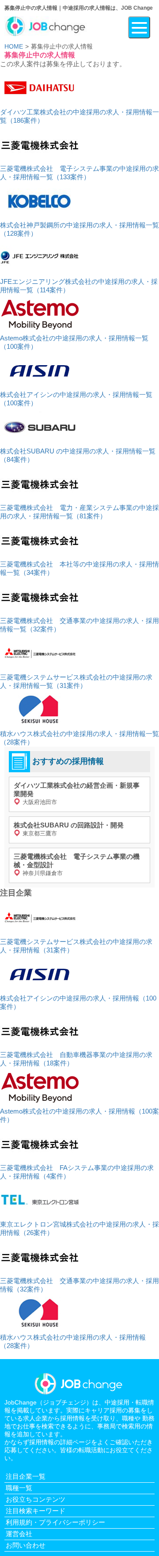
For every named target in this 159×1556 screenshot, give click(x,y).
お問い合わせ (25, 1545)
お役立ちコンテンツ (35, 1499)
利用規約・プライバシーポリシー (55, 1522)
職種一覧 (19, 1488)
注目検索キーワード (35, 1510)
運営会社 (19, 1533)
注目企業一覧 (25, 1476)
